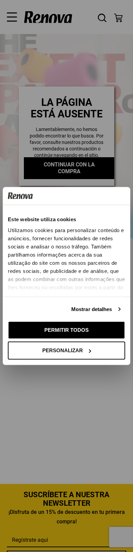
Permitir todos (66, 329)
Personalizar (62, 350)
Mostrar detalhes (91, 309)
